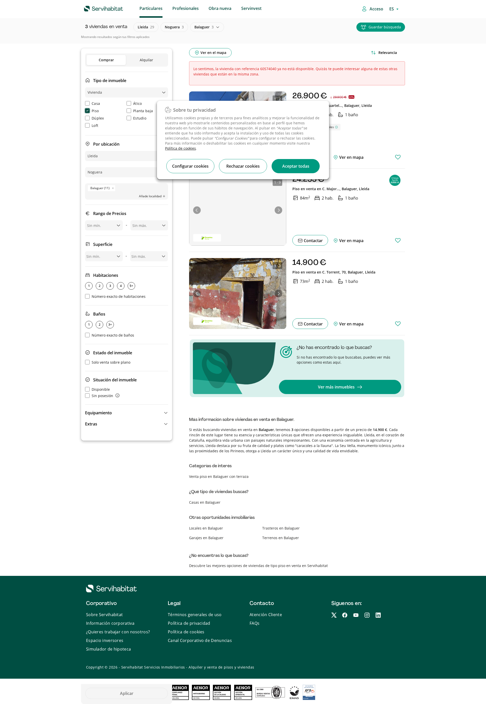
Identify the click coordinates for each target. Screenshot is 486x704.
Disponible (101, 389)
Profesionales (185, 8)
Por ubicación (106, 144)
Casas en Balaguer (204, 502)
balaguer (204, 27)
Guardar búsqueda (385, 27)
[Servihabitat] (95, 8)
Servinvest (251, 8)
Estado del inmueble (112, 353)
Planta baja (143, 110)
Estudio (139, 118)
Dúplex (98, 118)
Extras (91, 424)
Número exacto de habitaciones (119, 296)
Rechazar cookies (243, 166)
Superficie (102, 244)
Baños (99, 314)
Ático (137, 103)
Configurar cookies (190, 166)
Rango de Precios (109, 213)
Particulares (151, 8)
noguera (174, 27)
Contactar (313, 240)
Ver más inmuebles (336, 387)
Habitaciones (105, 275)
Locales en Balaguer (206, 528)
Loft (95, 125)
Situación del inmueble (115, 380)
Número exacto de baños (113, 335)
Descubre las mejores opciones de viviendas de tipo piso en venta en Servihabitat (258, 565)
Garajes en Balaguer (206, 537)
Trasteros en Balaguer (281, 528)
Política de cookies (180, 148)
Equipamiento (98, 413)
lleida (146, 27)
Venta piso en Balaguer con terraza (219, 476)
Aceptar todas (295, 166)
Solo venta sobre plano (111, 362)
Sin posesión (102, 395)
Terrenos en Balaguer (280, 537)
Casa (96, 103)
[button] (126, 413)
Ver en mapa (350, 157)
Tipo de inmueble (109, 80)
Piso (95, 110)
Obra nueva (220, 8)
